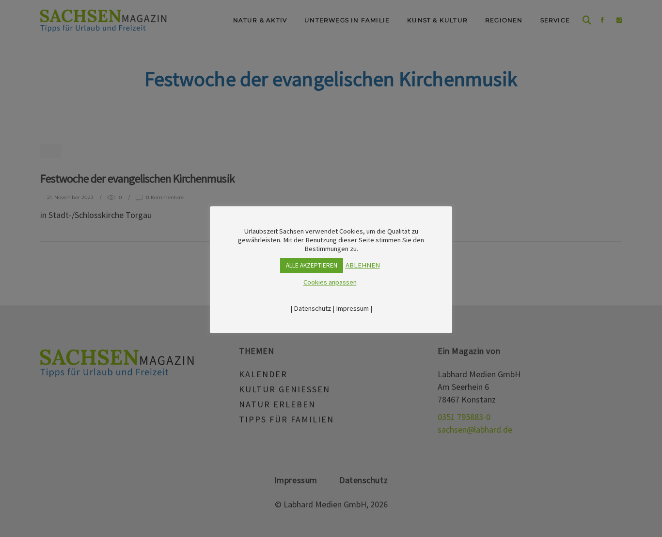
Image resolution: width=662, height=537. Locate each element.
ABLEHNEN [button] (363, 265)
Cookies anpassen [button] (330, 282)
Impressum (352, 308)
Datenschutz (312, 308)
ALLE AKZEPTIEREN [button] (311, 265)
